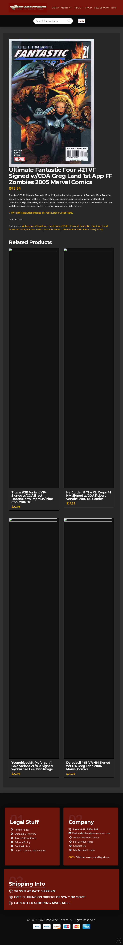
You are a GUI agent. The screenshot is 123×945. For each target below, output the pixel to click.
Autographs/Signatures (35, 225)
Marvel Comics (34, 229)
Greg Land (102, 225)
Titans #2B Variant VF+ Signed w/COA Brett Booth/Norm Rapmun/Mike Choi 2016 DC (32, 497)
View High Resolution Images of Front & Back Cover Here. (41, 212)
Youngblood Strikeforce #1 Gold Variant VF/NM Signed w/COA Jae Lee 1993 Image (32, 766)
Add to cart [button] (35, 483)
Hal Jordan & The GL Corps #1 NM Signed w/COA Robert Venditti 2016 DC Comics (88, 495)
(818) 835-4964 (89, 829)
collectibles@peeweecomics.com (94, 833)
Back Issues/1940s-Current (64, 225)
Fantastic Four (87, 225)
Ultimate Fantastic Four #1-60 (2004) (82, 229)
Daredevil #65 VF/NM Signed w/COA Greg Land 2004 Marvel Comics (88, 766)
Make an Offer (17, 229)
